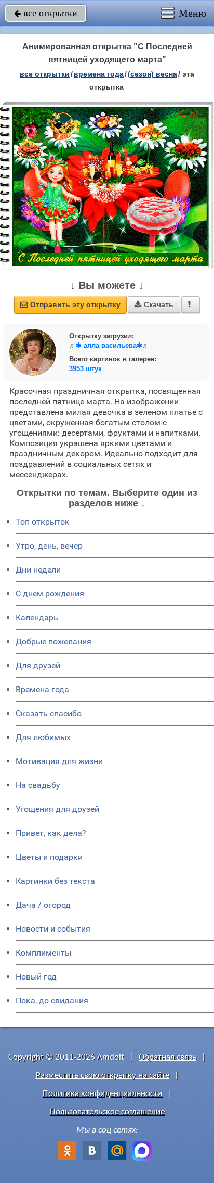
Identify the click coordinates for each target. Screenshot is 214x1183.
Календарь (37, 617)
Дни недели (38, 570)
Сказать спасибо (49, 713)
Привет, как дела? (51, 833)
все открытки (45, 13)
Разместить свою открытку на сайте (102, 1075)
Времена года (42, 689)
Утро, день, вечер (49, 546)
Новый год (36, 977)
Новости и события (53, 929)
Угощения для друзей (57, 809)
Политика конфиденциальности (102, 1093)
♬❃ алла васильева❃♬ (109, 345)
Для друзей (38, 665)
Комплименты (43, 953)
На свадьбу (38, 785)
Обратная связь (167, 1057)
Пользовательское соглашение (107, 1112)
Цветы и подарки (49, 857)
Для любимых (43, 737)
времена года (99, 74)
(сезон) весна (152, 74)
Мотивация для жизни (59, 761)
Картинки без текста (55, 881)
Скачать (154, 304)
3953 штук (85, 369)
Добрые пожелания (53, 641)
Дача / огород (43, 905)
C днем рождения (50, 594)
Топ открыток (43, 522)
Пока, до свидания (52, 1001)
